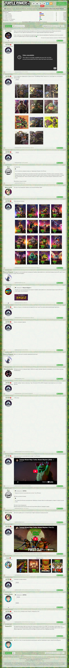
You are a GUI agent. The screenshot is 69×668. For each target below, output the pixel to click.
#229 (64, 150)
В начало (53, 26)
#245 (64, 556)
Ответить (9, 26)
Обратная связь (28, 660)
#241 (64, 454)
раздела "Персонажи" (9, 273)
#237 (64, 352)
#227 (64, 42)
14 (56, 15)
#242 (64, 488)
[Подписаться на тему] (13, 653)
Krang (41, 659)
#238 (64, 367)
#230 (64, 165)
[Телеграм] (8, 303)
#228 (64, 74)
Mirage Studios (37, 663)
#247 (64, 592)
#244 (64, 524)
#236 (64, 320)
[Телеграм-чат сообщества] (47, 3)
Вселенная (18, 8)
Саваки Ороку (18, 611)
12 (56, 13)
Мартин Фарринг (18, 307)
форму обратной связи (59, 665)
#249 (64, 624)
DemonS (16, 354)
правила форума (55, 664)
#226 (64, 29)
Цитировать (60, 40)
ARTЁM (16, 640)
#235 (64, 305)
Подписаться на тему (19, 26)
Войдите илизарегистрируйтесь (61, 3)
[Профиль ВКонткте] (8, 40)
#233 (64, 270)
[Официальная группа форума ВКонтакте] (44, 3)
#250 (64, 638)
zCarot (30, 662)
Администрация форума (36, 660)
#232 (64, 199)
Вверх (43, 660)
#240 (64, 395)
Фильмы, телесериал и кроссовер (30, 8)
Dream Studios (10, 46)
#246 (64, 577)
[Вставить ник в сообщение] (63, 40)
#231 (64, 185)
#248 (64, 609)
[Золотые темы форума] (51, 3)
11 (61, 26)
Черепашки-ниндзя (10, 8)
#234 (64, 285)
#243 (64, 510)
